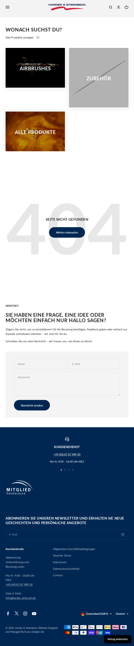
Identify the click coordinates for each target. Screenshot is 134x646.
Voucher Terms (62, 555)
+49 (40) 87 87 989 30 (67, 454)
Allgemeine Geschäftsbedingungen (74, 549)
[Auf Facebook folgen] (8, 613)
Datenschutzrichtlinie (66, 568)
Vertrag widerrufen (117, 639)
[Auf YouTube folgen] (34, 613)
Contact (58, 575)
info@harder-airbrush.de (21, 597)
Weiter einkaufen (67, 232)
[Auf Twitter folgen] (16, 614)
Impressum (59, 562)
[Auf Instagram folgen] (25, 613)
